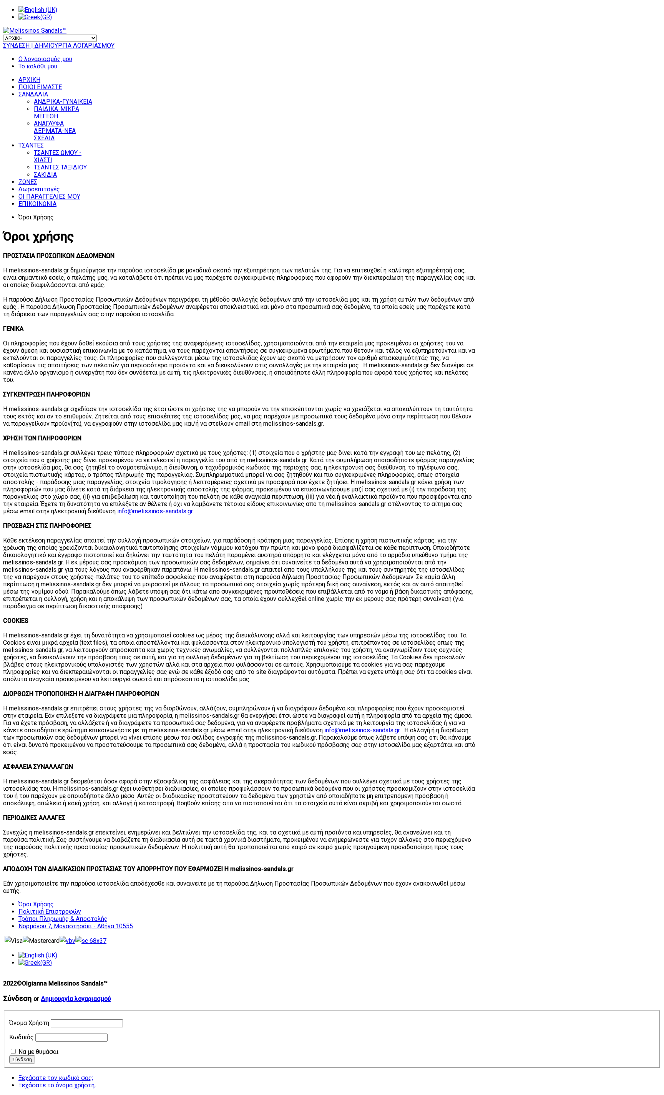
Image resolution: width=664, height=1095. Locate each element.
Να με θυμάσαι (38, 1051)
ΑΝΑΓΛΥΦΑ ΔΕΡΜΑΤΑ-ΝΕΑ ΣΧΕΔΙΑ (55, 131)
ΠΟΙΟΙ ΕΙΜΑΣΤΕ (40, 87)
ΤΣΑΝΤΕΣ (31, 145)
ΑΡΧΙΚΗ (29, 79)
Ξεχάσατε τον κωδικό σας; (55, 1078)
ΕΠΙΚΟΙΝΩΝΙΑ (37, 203)
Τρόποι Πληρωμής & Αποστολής (63, 918)
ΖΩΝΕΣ (27, 182)
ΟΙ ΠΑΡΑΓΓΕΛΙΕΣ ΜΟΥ (49, 196)
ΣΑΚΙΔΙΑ (45, 174)
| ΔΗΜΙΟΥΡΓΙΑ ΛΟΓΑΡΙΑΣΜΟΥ (73, 45)
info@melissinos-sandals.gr (155, 511)
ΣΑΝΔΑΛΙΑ (33, 94)
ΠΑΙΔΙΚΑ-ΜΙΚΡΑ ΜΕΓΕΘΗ (56, 112)
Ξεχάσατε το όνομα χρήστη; (57, 1085)
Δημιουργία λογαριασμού (76, 998)
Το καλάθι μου (37, 66)
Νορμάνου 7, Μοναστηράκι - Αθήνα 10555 (75, 926)
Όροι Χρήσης (36, 904)
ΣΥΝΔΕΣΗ (17, 45)
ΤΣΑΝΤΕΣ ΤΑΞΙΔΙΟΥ (60, 167)
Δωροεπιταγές (39, 189)
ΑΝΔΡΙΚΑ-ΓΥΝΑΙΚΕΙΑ (63, 101)
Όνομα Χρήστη (29, 1023)
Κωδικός (21, 1037)
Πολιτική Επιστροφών (49, 911)
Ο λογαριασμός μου (45, 59)
